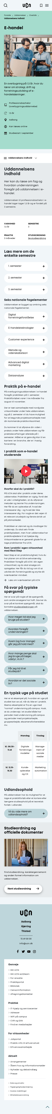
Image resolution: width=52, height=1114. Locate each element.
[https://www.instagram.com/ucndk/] (34, 951)
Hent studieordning (19, 889)
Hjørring (26, 926)
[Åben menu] (47, 5)
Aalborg (26, 922)
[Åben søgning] (6, 5)
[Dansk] (27, 5)
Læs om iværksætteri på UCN (24, 580)
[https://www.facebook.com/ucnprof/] (18, 951)
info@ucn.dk (26, 943)
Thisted (26, 931)
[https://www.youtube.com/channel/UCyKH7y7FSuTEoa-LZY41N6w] (29, 951)
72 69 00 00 (26, 939)
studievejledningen (24, 607)
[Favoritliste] (41, 5)
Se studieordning (37, 238)
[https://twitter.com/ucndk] (23, 951)
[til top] (47, 1107)
